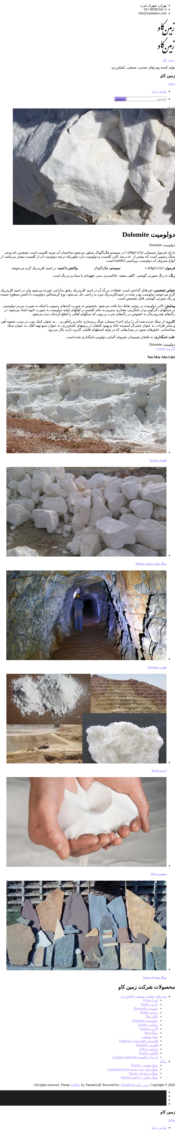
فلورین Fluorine (156, 667)
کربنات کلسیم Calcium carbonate (135, 1057)
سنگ (163, 1061)
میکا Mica (151, 1033)
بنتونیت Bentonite (146, 1008)
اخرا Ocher (150, 1000)
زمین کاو (168, 60)
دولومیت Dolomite (145, 1020)
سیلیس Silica (158, 874)
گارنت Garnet (165, 348)
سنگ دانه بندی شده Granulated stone (132, 1069)
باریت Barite (159, 770)
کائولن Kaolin (158, 460)
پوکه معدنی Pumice (144, 1065)
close (171, 84)
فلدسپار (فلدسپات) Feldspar (138, 1041)
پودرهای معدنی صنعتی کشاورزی (143, 996)
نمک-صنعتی (149, 1037)
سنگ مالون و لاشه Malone (151, 563)
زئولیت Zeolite (148, 1024)
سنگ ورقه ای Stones (154, 977)
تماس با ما (159, 91)
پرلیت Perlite (149, 1012)
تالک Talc (151, 1016)
